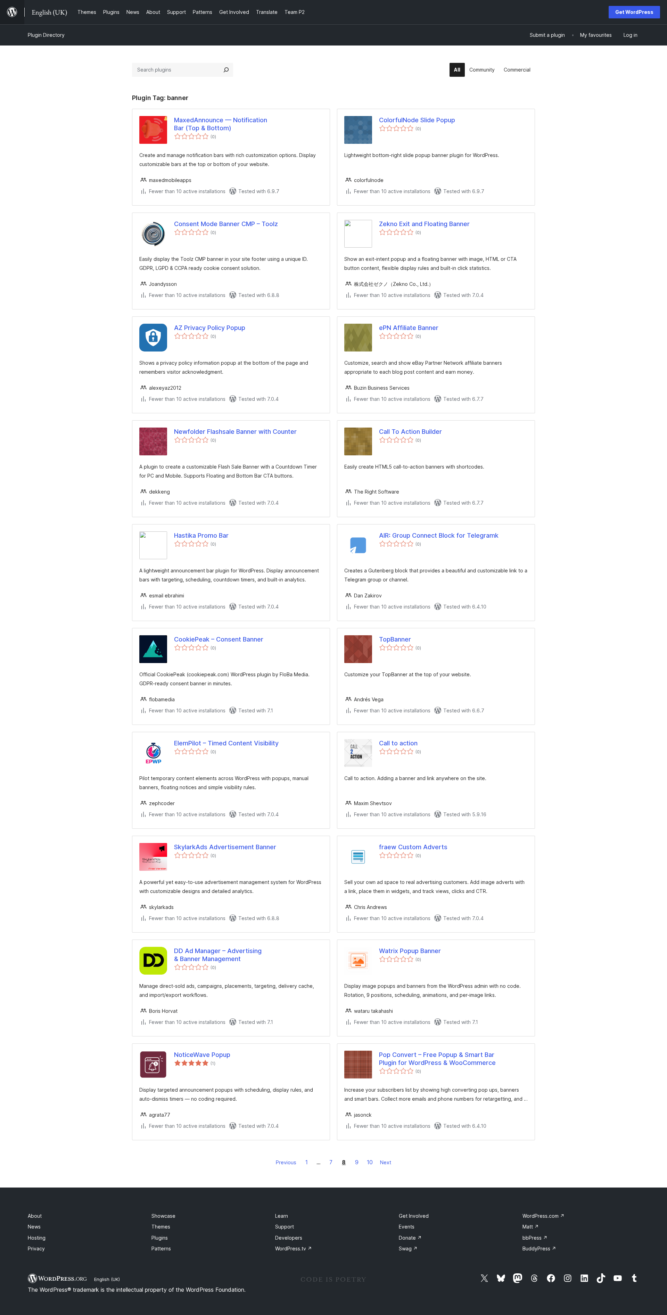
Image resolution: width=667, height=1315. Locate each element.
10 (370, 1162)
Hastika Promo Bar (201, 535)
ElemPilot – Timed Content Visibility (226, 743)
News (34, 1227)
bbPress (534, 1238)
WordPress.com (543, 1216)
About (35, 1216)
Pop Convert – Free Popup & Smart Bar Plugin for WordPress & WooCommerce (437, 1058)
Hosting (37, 1238)
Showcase (163, 1216)
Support (284, 1227)
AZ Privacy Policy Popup (209, 327)
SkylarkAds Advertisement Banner (225, 847)
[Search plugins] (226, 70)
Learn (281, 1216)
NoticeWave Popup (202, 1054)
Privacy (36, 1248)
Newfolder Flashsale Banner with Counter (235, 431)
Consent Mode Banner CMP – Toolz (226, 224)
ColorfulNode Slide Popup (417, 120)
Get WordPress (634, 12)
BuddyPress (539, 1248)
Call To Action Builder (410, 431)
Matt (530, 1227)
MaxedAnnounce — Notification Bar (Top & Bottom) (220, 124)
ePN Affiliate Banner (408, 327)
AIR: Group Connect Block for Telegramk (439, 535)
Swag (408, 1248)
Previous (286, 1162)
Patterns (161, 1248)
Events (406, 1227)
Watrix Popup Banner (410, 950)
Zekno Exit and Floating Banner (424, 224)
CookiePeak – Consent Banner (218, 639)
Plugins (159, 1238)
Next (385, 1162)
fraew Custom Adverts (413, 847)
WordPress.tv (293, 1248)
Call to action (398, 743)
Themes (160, 1227)
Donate (410, 1238)
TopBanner (395, 639)
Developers (288, 1238)
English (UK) (107, 1279)
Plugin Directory (46, 35)
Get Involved (414, 1216)
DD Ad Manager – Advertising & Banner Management (218, 954)
